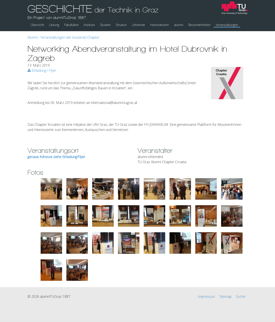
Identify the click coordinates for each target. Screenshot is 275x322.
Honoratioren (159, 25)
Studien (105, 25)
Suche (240, 296)
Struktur (121, 25)
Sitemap (225, 296)
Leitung (54, 25)
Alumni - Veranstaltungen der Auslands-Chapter (63, 37)
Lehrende (138, 25)
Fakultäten (71, 25)
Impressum (206, 296)
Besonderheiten (199, 25)
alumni (178, 25)
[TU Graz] (235, 8)
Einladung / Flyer (43, 70)
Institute (89, 25)
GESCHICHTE (93, 11)
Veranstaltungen (227, 25)
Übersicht (37, 25)
